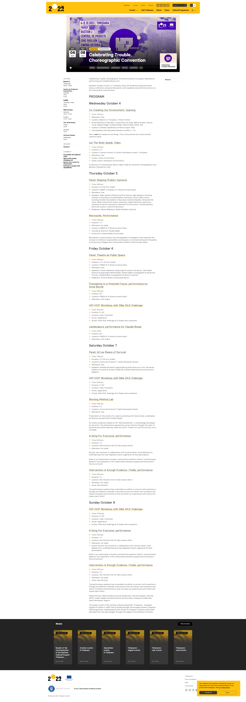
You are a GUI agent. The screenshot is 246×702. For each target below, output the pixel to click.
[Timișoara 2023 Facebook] (164, 5)
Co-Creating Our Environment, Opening (112, 110)
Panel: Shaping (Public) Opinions (108, 180)
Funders (143, 5)
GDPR (186, 682)
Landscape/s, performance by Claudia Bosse (115, 327)
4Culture (66, 147)
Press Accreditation (190, 679)
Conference (133, 67)
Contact (135, 5)
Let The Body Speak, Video (105, 142)
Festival (125, 67)
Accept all (208, 692)
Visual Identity (189, 685)
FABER (65, 100)
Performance (115, 67)
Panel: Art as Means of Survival (107, 352)
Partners (150, 5)
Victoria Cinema (69, 135)
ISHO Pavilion (68, 110)
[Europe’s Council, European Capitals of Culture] (69, 680)
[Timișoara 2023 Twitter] (168, 5)
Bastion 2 (66, 81)
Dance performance (103, 67)
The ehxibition (97, 130)
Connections (94, 49)
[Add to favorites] (70, 67)
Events (132, 10)
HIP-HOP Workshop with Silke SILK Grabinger (116, 305)
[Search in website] (185, 5)
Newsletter (127, 5)
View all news (185, 624)
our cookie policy (224, 687)
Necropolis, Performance (103, 215)
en (194, 5)
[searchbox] (178, 5)
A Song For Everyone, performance (110, 436)
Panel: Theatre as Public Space (107, 255)
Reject (227, 692)
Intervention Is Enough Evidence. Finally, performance (121, 470)
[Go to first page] (57, 7)
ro (191, 5)
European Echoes (104, 49)
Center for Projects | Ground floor (70, 90)
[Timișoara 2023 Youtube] (157, 5)
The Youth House (69, 122)
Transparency (189, 676)
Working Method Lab (101, 399)
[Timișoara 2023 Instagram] (161, 5)
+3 (141, 67)
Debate (92, 67)
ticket (106, 225)
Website (168, 79)
